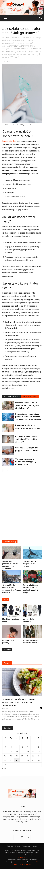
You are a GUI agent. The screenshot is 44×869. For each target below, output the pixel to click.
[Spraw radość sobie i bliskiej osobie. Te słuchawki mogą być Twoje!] (32, 576)
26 (17, 760)
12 (17, 751)
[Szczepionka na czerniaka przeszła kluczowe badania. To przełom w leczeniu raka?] (8, 417)
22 (33, 756)
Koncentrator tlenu (9, 141)
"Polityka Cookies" (22, 857)
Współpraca (26, 846)
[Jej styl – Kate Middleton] (32, 610)
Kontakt (34, 846)
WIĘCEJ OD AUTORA (30, 397)
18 (11, 756)
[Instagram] (22, 837)
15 (33, 751)
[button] (5, 18)
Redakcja (10, 846)
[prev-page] (3, 470)
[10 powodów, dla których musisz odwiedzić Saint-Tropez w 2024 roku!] (11, 576)
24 (5, 760)
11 (11, 751)
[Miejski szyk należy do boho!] (11, 610)
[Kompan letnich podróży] (11, 631)
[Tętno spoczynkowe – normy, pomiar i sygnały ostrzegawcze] (8, 462)
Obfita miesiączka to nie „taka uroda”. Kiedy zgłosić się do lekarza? (27, 405)
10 (5, 751)
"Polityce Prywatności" (25, 864)
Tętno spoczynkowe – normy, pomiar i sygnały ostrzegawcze (25, 462)
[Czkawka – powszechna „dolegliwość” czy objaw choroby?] (8, 439)
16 (39, 751)
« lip (4, 768)
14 (28, 751)
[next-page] (7, 470)
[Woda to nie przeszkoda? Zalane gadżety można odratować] (11, 552)
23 (39, 756)
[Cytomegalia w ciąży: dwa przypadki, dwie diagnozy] (8, 450)
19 (17, 756)
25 (11, 760)
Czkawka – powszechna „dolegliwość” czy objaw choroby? (26, 439)
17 (5, 756)
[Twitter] (28, 837)
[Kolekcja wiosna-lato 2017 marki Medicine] (32, 631)
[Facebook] (15, 837)
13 (22, 751)
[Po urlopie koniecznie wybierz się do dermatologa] (8, 428)
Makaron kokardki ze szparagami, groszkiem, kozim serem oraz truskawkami (20, 702)
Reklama (18, 846)
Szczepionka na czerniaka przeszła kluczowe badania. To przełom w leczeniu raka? (28, 417)
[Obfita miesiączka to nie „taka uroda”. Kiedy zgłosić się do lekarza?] (8, 405)
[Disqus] (22, 507)
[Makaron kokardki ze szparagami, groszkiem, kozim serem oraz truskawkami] (22, 682)
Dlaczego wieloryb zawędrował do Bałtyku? (30, 563)
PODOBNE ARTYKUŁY (12, 397)
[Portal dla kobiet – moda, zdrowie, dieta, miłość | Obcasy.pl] (22, 7)
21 (28, 756)
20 (22, 756)
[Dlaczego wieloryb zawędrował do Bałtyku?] (32, 552)
